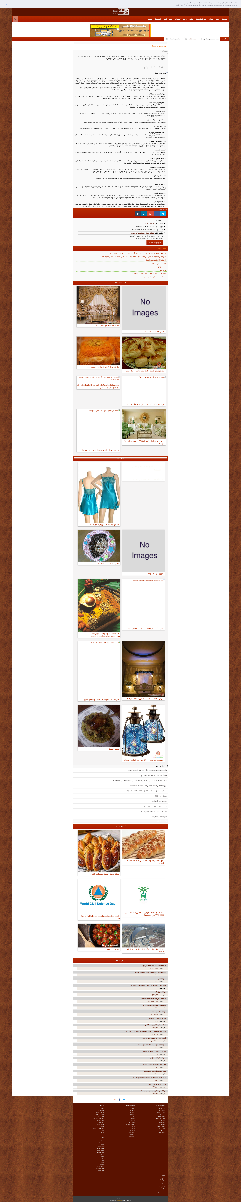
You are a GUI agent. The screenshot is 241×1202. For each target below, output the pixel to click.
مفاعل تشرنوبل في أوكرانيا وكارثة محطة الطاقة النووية (147, 790)
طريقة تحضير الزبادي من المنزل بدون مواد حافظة (152, 1091)
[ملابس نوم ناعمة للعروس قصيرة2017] (99, 492)
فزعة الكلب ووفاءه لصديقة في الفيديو (146, 468)
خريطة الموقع (162, 1122)
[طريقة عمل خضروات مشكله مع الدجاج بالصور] (99, 669)
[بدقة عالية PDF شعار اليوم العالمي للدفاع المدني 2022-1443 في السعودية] (143, 895)
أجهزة (211, 19)
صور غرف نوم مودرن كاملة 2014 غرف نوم (154, 1051)
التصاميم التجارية (100, 1112)
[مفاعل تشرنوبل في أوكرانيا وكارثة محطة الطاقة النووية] (143, 935)
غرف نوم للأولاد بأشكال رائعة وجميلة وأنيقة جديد (145, 404)
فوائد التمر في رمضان (159, 263)
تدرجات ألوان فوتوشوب (98, 1128)
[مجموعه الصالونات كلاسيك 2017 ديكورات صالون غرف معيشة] (144, 424)
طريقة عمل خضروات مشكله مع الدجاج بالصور (101, 699)
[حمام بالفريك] (99, 726)
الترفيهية (158, 19)
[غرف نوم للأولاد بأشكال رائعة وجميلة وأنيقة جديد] (144, 389)
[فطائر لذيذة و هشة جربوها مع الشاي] (99, 851)
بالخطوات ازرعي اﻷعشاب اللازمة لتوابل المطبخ (153, 998)
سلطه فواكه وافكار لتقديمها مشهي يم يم (154, 965)
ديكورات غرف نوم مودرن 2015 (107, 325)
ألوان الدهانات (162, 1180)
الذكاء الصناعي (100, 1146)
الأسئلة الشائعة (161, 1116)
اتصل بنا (163, 1131)
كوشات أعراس (154, 1014)
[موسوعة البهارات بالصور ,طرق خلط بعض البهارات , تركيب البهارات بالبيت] (99, 605)
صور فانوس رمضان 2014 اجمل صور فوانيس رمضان (143, 760)
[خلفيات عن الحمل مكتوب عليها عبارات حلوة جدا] (98, 428)
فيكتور (102, 1162)
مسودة (133, 233)
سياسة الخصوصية (161, 1112)
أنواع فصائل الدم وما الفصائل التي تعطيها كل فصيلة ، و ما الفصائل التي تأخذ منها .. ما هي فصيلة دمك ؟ (133, 256)
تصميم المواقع (100, 1150)
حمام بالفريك (114, 749)
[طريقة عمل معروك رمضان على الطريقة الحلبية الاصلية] (143, 844)
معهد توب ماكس (161, 1126)
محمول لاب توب (131, 1114)
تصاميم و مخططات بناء (98, 1118)
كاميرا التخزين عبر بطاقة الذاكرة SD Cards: (154, 1005)
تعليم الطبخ (155, 994)
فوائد (138, 233)
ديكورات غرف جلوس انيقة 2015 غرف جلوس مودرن (152, 1045)
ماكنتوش (132, 1112)
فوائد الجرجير (162, 266)
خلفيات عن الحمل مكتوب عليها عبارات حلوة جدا (100, 450)
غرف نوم (156, 1054)
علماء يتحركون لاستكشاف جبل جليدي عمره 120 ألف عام (150, 972)
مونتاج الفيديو (100, 1166)
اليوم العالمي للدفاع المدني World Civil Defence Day (148, 785)
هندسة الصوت (100, 1170)
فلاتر (103, 1160)
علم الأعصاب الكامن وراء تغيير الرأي (155, 276)
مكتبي (133, 1116)
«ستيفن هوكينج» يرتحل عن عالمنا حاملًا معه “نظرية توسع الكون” (148, 985)
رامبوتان (142, 233)
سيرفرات (132, 1110)
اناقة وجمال (101, 1116)
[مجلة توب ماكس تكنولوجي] (120, 11)
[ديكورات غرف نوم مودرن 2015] (98, 305)
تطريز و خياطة (100, 1120)
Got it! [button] (6, 4)
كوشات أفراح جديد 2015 (159, 1012)
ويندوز (133, 1126)
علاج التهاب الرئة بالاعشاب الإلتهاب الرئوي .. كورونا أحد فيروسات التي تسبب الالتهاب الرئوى (138, 253)
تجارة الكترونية (100, 1152)
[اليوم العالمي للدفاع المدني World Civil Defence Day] (99, 896)
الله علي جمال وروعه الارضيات (157, 1018)
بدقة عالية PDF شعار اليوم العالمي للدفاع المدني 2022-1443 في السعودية (140, 780)
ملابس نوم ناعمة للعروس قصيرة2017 (104, 524)
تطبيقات (177, 19)
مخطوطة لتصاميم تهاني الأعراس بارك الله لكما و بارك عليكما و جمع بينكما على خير (98, 386)
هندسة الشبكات (100, 1168)
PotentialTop (119, 1200)
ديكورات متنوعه (161, 979)
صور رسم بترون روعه (155, 573)
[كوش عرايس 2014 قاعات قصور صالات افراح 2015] (143, 669)
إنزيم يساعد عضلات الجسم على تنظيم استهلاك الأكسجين (148, 273)
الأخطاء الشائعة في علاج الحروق (155, 260)
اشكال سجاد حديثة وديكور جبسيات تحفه (155, 1071)
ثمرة (147, 233)
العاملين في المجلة (160, 1118)
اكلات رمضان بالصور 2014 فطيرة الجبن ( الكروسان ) (145, 371)
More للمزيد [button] (179, 5)
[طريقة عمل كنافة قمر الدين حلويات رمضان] (98, 351)
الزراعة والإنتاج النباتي (152, 1001)
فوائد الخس (162, 270)
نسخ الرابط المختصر (155, 242)
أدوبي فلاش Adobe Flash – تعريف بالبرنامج (154, 1064)
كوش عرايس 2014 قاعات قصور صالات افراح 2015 (144, 698)
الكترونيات (132, 1135)
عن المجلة (162, 1114)
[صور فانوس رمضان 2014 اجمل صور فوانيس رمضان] (143, 731)
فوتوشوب (101, 1164)
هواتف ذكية (132, 1122)
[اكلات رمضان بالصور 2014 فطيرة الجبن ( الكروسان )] (144, 353)
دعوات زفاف (101, 1122)
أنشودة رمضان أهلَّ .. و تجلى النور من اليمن (154, 1038)
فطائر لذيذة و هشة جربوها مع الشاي (154, 775)
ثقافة (156, 975)
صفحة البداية (162, 1108)
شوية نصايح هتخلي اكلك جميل (157, 1084)
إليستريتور (101, 1142)
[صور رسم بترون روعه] (143, 551)
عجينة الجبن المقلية (159, 801)
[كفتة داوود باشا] (99, 935)
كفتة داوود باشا (161, 795)
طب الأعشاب (162, 1128)
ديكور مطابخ (162, 1186)
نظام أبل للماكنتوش (130, 1124)
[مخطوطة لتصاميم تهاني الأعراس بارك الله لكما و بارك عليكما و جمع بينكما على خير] (98, 379)
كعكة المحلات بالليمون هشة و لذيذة (154, 811)
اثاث (164, 1182)
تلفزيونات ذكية (131, 1137)
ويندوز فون (132, 1131)
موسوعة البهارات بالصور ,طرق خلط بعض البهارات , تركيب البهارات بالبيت (105, 635)
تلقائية (152, 233)
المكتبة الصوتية (153, 1041)
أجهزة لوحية (132, 1133)
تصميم (150, 19)
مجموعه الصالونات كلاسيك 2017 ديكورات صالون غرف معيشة (144, 442)
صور (103, 1158)
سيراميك (163, 1188)
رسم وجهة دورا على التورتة (108, 563)
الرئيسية (225, 19)
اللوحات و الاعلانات (100, 1114)
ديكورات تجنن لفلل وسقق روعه (157, 1058)
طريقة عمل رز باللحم (160, 992)
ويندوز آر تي (132, 1128)
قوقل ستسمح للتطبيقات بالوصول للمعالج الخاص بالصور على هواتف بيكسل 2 (145, 1031)
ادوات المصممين (100, 1124)
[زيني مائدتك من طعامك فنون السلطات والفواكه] (143, 602)
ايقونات (102, 1126)
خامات (102, 1131)
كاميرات (133, 1118)
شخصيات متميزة (153, 988)
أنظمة (191, 19)
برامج (185, 19)
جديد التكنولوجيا (201, 19)
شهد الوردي (161, 820)
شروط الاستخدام (161, 1110)
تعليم (217, 19)
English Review (161, 1133)
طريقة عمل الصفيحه (159, 816)
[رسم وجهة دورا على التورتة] (99, 545)
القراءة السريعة (100, 1148)
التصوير (102, 1144)
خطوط (102, 1133)
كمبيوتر (133, 1120)
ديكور (156, 981)
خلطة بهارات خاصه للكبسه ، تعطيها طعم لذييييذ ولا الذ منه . (149, 1077)
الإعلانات (163, 1120)
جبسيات (156, 1074)
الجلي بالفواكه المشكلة (154, 331)
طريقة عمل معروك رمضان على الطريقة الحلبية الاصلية (147, 770)
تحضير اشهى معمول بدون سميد (155, 806)
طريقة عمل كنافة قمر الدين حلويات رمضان (102, 367)
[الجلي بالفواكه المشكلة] (144, 308)
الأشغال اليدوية (154, 968)
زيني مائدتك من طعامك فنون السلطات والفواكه (144, 628)
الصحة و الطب (168, 19)
